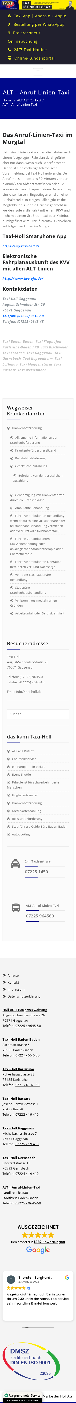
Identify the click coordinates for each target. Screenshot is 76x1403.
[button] (38, 1239)
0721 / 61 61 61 (27, 1085)
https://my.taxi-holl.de (21, 246)
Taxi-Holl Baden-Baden (21, 1039)
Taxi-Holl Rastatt (16, 1098)
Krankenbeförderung (27, 428)
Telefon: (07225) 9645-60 (23, 316)
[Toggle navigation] (38, 71)
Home (7, 100)
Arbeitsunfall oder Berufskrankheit (39, 613)
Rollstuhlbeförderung (30, 458)
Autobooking (21, 834)
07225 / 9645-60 (28, 1203)
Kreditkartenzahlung (26, 811)
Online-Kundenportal (34, 58)
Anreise (13, 975)
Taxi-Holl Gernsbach (19, 1158)
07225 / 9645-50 (28, 1026)
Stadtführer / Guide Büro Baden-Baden (39, 826)
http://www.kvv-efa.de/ (23, 278)
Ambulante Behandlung (32, 508)
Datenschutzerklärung (24, 996)
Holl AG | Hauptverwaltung (25, 1010)
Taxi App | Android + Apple (40, 15)
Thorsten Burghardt (35, 1277)
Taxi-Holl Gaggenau (18, 1128)
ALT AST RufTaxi (29, 100)
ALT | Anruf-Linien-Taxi (22, 1187)
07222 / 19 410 (27, 1114)
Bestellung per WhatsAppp (39, 24)
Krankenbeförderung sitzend (35, 450)
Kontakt (13, 982)
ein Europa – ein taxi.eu (28, 767)
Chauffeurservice (24, 759)
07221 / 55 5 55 (27, 1055)
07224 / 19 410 (27, 1173)
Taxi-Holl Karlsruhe (18, 1069)
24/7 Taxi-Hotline (30, 49)
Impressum (16, 989)
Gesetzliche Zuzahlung (31, 466)
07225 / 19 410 (27, 1144)
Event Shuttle (21, 774)
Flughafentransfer (25, 795)
